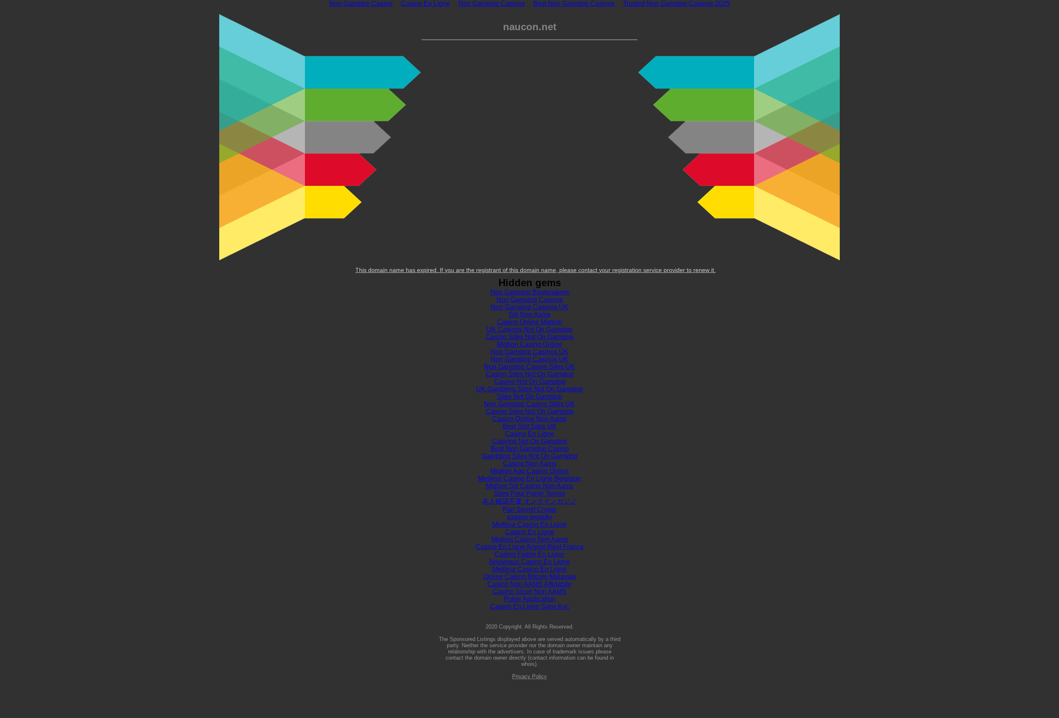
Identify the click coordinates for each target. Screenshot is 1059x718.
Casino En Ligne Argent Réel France (530, 546)
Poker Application (530, 598)
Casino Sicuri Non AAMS (530, 591)
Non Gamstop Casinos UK (529, 307)
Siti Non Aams (530, 314)
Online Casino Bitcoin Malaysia (530, 576)
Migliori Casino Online (529, 344)
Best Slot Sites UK (530, 426)
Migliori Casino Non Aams (529, 539)
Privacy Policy (529, 676)
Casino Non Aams (529, 463)
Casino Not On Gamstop (529, 381)
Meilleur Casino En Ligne (529, 524)
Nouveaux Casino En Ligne (529, 561)
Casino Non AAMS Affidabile (529, 584)
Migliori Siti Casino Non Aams (529, 485)
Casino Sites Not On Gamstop (530, 336)
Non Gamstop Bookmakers (529, 292)
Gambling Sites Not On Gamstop (529, 456)
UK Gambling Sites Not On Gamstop (529, 389)
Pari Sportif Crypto (529, 509)
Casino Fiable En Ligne (529, 554)
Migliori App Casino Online (529, 471)
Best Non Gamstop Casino (530, 448)
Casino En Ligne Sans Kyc (529, 606)
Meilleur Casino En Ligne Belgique (529, 478)
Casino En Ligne (529, 433)
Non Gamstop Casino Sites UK (529, 366)
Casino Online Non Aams (529, 418)
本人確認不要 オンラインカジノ (529, 501)
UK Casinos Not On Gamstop (529, 329)
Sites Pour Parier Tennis (529, 493)
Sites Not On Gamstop (529, 396)
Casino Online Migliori (529, 321)
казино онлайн (529, 516)
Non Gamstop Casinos (529, 299)
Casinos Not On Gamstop (529, 441)
